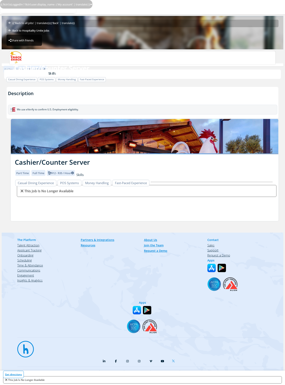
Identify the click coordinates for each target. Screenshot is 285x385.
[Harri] (23, 347)
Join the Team (154, 245)
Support (212, 250)
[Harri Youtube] (162, 361)
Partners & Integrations (97, 240)
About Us (150, 240)
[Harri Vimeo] (151, 361)
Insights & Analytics (30, 280)
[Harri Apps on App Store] (211, 268)
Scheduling (24, 260)
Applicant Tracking (29, 250)
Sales (210, 245)
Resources (88, 245)
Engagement (25, 275)
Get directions (13, 374)
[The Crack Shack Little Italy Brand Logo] (142, 58)
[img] (144, 136)
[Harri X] (174, 360)
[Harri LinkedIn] (104, 361)
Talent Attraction (28, 245)
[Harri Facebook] (116, 361)
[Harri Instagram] (127, 361)
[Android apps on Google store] (222, 268)
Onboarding (25, 255)
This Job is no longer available (26, 380)
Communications (28, 270)
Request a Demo (155, 251)
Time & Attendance (30, 265)
